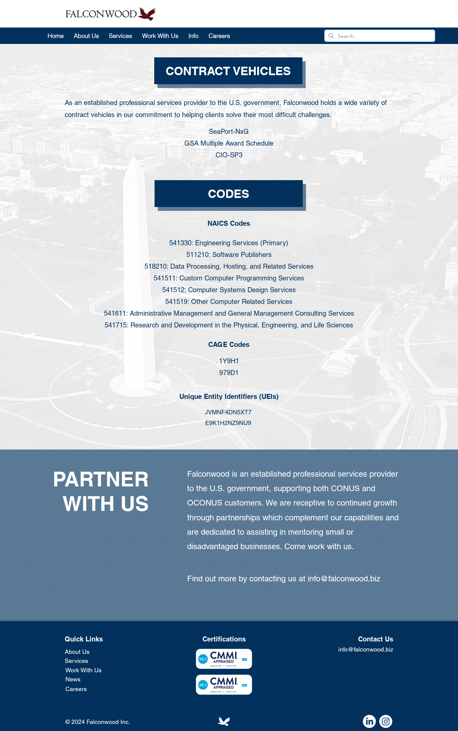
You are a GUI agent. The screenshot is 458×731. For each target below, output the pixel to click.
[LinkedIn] (369, 721)
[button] (193, 36)
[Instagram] (385, 721)
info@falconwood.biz (344, 578)
